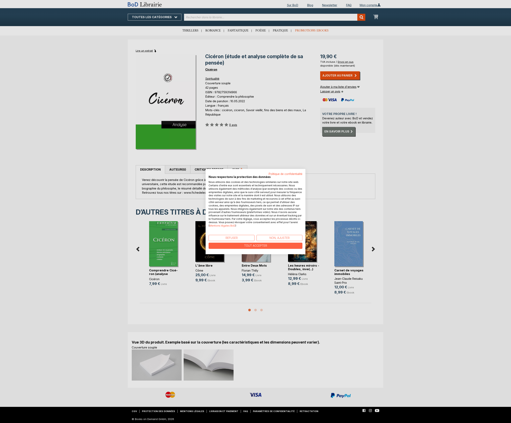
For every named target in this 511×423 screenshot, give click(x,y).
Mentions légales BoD (222, 225)
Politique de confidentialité (285, 173)
